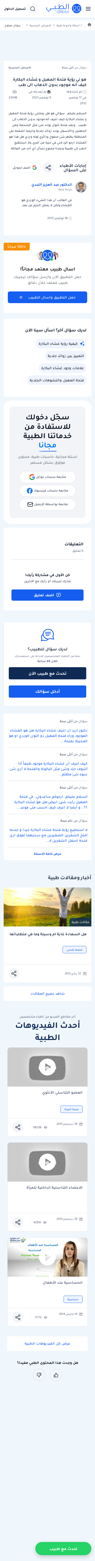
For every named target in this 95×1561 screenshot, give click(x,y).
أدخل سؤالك (47, 691)
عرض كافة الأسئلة (47, 853)
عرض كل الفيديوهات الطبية (47, 1343)
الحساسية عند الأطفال (63, 1282)
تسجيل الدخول (15, 8)
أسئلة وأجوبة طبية (68, 25)
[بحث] (33, 9)
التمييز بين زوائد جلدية (66, 355)
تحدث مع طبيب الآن (47, 673)
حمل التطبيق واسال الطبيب (52, 297)
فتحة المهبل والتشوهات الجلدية (57, 380)
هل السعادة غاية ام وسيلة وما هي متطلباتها (48, 934)
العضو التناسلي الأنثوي (62, 1092)
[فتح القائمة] (86, 9)
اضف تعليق (44, 595)
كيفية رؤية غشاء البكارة (58, 343)
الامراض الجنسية (40, 25)
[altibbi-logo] (64, 9)
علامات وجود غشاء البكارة (62, 368)
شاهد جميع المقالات (47, 993)
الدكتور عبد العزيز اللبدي (51, 184)
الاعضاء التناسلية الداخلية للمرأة (54, 1187)
